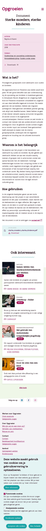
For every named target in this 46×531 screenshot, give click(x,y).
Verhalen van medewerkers (12, 429)
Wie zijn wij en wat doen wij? (13, 426)
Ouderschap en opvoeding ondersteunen (19, 56)
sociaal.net (35, 220)
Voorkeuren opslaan (13, 518)
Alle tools (23, 388)
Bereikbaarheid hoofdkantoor (13, 441)
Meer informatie (11, 487)
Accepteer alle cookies (16, 526)
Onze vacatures (8, 416)
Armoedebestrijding (11, 58)
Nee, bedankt (35, 526)
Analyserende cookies (15, 508)
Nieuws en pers (8, 431)
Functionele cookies (14, 494)
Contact (5, 439)
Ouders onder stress (27, 58)
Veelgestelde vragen (9, 419)
